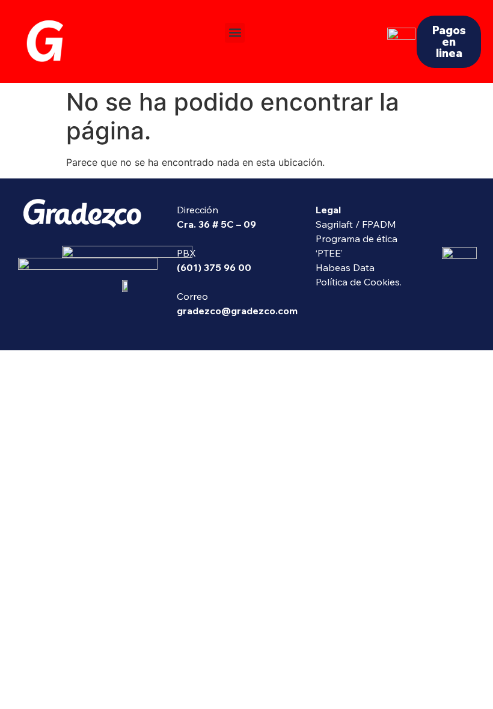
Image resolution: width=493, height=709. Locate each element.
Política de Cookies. (359, 282)
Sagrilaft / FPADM (356, 224)
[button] (235, 33)
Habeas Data (345, 267)
